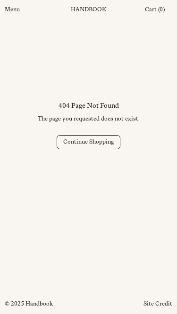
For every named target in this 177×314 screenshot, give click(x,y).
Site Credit (157, 303)
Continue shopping (88, 141)
